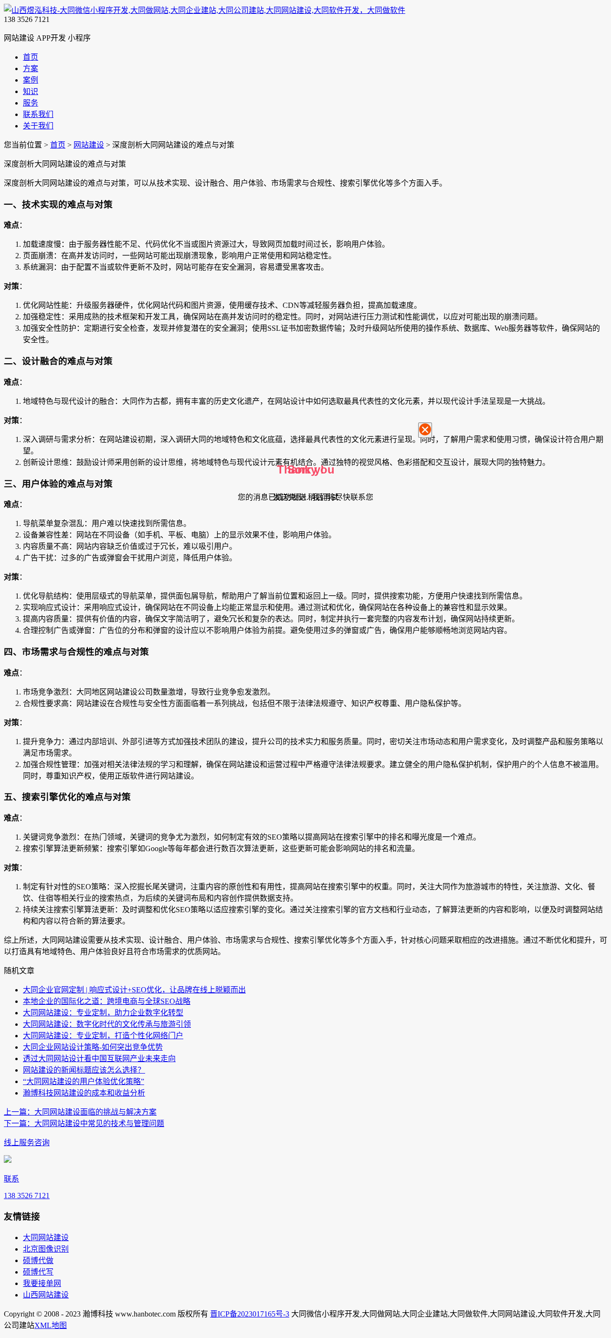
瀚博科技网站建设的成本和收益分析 (84, 1093)
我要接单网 (42, 1283)
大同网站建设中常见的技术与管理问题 (84, 1123)
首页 (57, 145)
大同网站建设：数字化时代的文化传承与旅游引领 (107, 1024)
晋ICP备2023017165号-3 (249, 1314)
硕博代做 (38, 1260)
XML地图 (50, 1325)
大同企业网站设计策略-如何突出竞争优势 (93, 1047)
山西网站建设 (46, 1295)
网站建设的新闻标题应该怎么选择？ (84, 1070)
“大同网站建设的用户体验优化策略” (83, 1081)
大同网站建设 (46, 1237)
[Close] (425, 430)
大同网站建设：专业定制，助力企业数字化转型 (103, 1013)
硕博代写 (38, 1272)
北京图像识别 (46, 1249)
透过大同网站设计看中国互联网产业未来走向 (99, 1058)
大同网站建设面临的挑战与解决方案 (80, 1112)
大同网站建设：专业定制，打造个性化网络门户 (103, 1036)
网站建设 (89, 145)
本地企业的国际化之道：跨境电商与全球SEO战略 (106, 1001)
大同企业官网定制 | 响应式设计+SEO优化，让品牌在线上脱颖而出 (134, 990)
